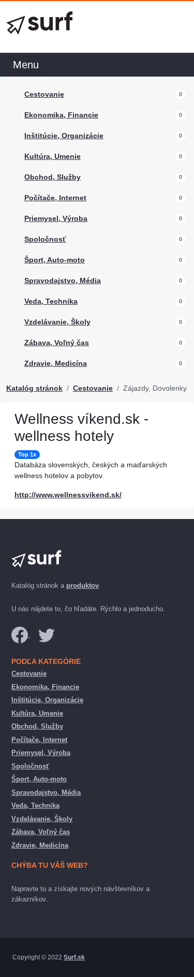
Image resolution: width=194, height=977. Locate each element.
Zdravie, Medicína (55, 363)
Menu (26, 64)
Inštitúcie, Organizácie (63, 135)
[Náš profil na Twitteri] (46, 635)
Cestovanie (44, 94)
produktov (82, 585)
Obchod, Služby (52, 177)
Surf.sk (74, 957)
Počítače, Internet (55, 198)
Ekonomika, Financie (61, 115)
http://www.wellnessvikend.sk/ (68, 495)
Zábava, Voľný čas (56, 342)
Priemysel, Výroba (55, 218)
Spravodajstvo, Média (62, 280)
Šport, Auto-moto (54, 260)
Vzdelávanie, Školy (57, 322)
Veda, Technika (51, 301)
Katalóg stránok (34, 388)
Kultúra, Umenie (52, 156)
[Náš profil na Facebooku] (20, 635)
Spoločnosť (45, 239)
